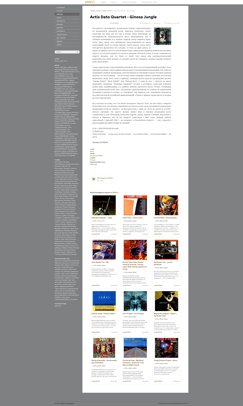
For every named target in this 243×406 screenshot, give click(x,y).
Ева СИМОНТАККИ (61, 104)
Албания (73, 239)
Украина (58, 226)
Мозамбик (58, 250)
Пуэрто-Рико (59, 213)
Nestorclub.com (183, 403)
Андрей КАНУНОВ (61, 80)
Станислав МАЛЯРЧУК (68, 142)
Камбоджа (59, 192)
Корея (70, 194)
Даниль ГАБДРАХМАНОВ (63, 153)
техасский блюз (60, 289)
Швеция (67, 230)
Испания (74, 188)
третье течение (65, 291)
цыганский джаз (61, 295)
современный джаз (62, 299)
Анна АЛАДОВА (68, 82)
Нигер (73, 250)
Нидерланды (71, 205)
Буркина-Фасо (60, 243)
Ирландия (58, 188)
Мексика (65, 203)
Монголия (66, 250)
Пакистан (65, 209)
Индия (57, 185)
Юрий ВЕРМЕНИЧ (61, 149)
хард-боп (72, 293)
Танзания (58, 254)
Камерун (66, 192)
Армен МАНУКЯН (69, 84)
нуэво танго (65, 273)
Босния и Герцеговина (63, 235)
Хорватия (65, 228)
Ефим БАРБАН (67, 106)
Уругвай (64, 226)
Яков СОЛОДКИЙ (68, 155)
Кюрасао (62, 237)
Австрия (66, 162)
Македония (59, 200)
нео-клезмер (65, 271)
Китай (57, 194)
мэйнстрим (72, 269)
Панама (72, 209)
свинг (70, 284)
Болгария (63, 170)
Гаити (57, 179)
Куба (60, 196)
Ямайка (75, 233)
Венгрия (57, 175)
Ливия (70, 248)
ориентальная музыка (69, 276)
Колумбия (63, 194)
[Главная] (90, 2)
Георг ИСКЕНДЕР (68, 97)
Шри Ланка (65, 239)
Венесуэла (65, 175)
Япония (73, 254)
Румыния (74, 213)
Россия (67, 213)
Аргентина (75, 164)
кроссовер (58, 282)
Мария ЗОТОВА (73, 119)
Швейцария (59, 230)
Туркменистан (71, 222)
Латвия (75, 196)
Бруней (72, 241)
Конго (73, 246)
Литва (62, 198)
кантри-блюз (59, 278)
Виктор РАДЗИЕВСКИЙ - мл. (65, 93)
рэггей (65, 284)
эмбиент (58, 297)
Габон (70, 177)
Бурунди (58, 173)
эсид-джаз (66, 297)
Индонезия (64, 185)
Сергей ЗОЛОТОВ (69, 138)
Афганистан (66, 166)
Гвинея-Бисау (59, 246)
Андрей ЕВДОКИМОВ (70, 78)
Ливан (57, 198)
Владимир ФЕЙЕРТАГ (62, 95)
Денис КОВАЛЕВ (60, 100)
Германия (63, 179)
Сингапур (71, 216)
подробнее (95, 234)
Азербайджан (60, 164)
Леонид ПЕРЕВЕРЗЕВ (62, 115)
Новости (114, 2)
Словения (65, 218)
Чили (76, 228)
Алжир (68, 164)
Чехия (72, 228)
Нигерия (63, 205)
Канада (73, 192)
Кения (73, 235)
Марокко (58, 203)
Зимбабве (67, 183)
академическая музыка (70, 261)
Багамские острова (62, 241)
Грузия (57, 181)
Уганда (63, 224)
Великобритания (68, 173)
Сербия (64, 216)
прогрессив (67, 282)
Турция (57, 224)
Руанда (57, 252)
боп (59, 267)
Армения (58, 166)
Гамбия (68, 243)
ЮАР (70, 233)
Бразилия (70, 170)
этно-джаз (73, 299)
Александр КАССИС (62, 69)
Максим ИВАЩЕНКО (67, 117)
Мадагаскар (70, 237)
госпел (57, 271)
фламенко (58, 293)
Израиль (75, 183)
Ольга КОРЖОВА (72, 134)
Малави (76, 248)
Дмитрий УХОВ (73, 102)
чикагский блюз (73, 295)
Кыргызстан (67, 196)
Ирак (70, 185)
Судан (72, 218)
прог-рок (71, 280)
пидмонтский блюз (72, 278)
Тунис (63, 222)
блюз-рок (74, 265)
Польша (62, 211)
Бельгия (74, 168)
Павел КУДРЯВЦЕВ (61, 136)
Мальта (57, 239)
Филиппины (66, 254)
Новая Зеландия (69, 207)
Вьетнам (65, 177)
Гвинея (74, 243)
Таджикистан (71, 252)
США (77, 218)
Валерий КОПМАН (71, 91)
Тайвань (65, 220)
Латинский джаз (67, 267)
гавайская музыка (61, 269)
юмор (59, 45)
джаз (61, 61)
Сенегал (58, 216)
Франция (58, 228)
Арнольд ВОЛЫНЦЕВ (62, 87)
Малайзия (67, 200)
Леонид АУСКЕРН (72, 112)
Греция (76, 179)
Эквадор (74, 230)
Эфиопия (64, 233)
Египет (67, 246)
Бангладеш (59, 168)
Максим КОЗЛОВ (61, 119)
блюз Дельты (65, 265)
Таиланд (58, 220)
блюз (57, 61)
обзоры (98, 11)
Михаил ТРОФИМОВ (62, 123)
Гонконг (70, 179)
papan (57, 67)
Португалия (70, 211)
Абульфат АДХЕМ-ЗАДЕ (69, 67)
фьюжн (65, 293)
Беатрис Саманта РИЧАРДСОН (66, 151)
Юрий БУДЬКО (70, 147)
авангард (58, 261)
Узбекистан (71, 224)
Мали (73, 200)
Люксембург (69, 198)
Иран (75, 185)
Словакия (58, 218)
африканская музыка (62, 263)
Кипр (56, 237)
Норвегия (58, 209)
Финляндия (72, 226)
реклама (58, 306)
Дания (62, 181)
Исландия (66, 188)
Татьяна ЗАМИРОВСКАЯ (63, 145)
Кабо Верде (65, 190)
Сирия (63, 252)
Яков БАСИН (72, 149)
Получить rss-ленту (150, 2)
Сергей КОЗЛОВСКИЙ (62, 140)
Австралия (58, 162)
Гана (75, 177)
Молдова (72, 203)
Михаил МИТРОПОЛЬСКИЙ (64, 121)
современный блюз (66, 286)
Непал (57, 205)
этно (65, 61)
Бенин (57, 170)
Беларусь (67, 168)
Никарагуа (58, 207)
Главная (103, 2)
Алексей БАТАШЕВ (67, 72)
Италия (57, 190)
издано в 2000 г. (107, 11)
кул (56, 267)
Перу (56, 211)
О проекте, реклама (129, 2)
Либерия (64, 248)
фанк (73, 291)
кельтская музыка (61, 280)
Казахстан (74, 190)
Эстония (58, 233)
